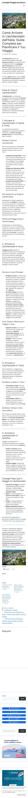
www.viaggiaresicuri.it (18, 521)
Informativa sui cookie (10, 792)
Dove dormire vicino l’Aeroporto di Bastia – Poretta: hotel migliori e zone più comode (14, 614)
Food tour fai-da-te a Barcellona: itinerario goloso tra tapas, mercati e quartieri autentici (12, 621)
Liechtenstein (8, 610)
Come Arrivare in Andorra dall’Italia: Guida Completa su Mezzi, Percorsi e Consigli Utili (6, 597)
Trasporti (15, 610)
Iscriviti (22, 731)
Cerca (4, 696)
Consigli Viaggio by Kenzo (13, 2)
